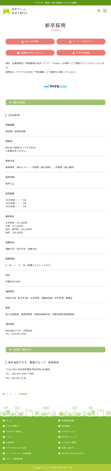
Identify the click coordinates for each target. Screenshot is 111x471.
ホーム (9, 420)
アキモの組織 (82, 53)
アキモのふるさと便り (16, 447)
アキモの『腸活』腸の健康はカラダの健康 (55, 2)
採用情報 (65, 426)
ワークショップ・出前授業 (18, 453)
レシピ (9, 436)
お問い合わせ (67, 447)
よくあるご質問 (68, 442)
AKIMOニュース (69, 436)
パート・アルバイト (83, 41)
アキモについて (68, 431)
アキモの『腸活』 (14, 431)
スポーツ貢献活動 (14, 458)
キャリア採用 (31, 41)
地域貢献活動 (67, 420)
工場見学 (10, 442)
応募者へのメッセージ (32, 53)
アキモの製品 (12, 426)
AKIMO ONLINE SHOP (72, 453)
